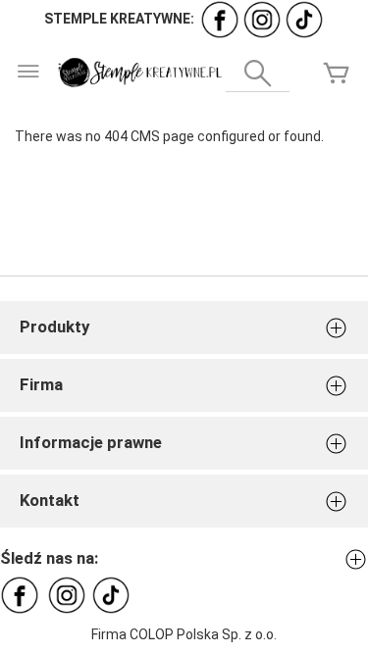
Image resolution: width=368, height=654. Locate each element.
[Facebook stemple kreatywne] (219, 18)
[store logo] (139, 72)
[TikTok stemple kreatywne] (304, 18)
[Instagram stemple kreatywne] (262, 18)
